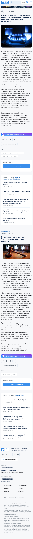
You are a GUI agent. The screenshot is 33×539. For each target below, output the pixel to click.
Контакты (21, 491)
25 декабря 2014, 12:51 (7, 233)
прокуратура (6, 374)
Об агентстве (8, 485)
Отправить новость (10, 459)
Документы (7, 491)
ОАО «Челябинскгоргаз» (10, 156)
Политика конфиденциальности (16, 497)
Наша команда (22, 485)
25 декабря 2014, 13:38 (7, 12)
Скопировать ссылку (9, 144)
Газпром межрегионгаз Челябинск (13, 153)
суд (14, 374)
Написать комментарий (16, 166)
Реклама (20, 488)
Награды (6, 488)
